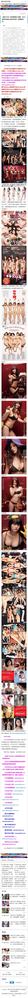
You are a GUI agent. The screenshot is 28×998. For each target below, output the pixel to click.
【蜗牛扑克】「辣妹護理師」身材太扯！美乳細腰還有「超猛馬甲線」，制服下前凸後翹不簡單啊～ (17, 917)
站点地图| (23, 989)
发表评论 (23, 13)
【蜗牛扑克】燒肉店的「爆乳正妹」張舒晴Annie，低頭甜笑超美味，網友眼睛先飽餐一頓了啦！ (17, 937)
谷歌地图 (16, 991)
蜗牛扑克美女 (8, 4)
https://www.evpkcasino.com (10, 805)
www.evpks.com (19, 778)
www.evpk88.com (21, 787)
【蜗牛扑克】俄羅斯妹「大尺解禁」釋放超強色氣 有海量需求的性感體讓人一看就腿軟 (18, 896)
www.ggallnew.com (20, 833)
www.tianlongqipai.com (9, 838)
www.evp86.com (13, 65)
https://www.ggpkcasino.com (10, 810)
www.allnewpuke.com (8, 827)
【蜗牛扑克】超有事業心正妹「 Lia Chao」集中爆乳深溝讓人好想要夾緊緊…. (18, 951)
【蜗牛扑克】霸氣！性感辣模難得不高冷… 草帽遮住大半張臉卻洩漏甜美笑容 (18, 923)
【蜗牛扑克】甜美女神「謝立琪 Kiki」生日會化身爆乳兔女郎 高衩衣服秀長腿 (17, 944)
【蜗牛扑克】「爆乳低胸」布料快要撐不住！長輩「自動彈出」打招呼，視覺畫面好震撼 (18, 903)
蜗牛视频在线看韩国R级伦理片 (18, 733)
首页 (3, 4)
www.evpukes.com (17, 794)
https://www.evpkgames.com (10, 799)
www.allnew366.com (8, 821)
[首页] (26, 987)
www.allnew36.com (7, 816)
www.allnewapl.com (18, 830)
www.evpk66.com (19, 784)
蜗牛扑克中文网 (5, 1)
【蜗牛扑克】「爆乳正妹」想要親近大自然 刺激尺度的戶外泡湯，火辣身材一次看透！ (18, 910)
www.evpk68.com (19, 790)
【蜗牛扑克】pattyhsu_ (15, 962)
